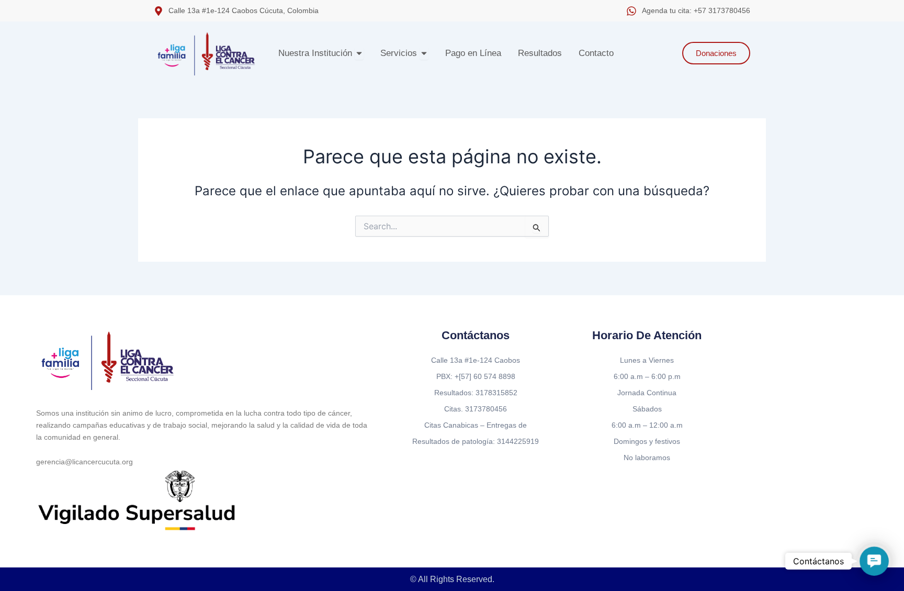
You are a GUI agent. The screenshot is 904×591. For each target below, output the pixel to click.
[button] (873, 560)
